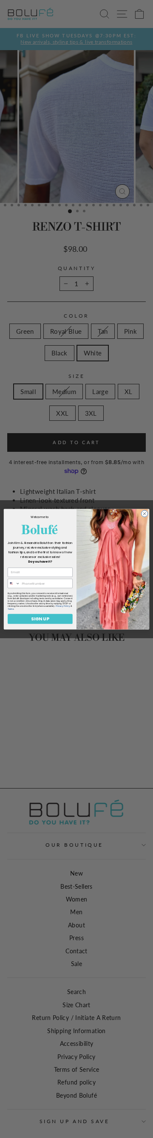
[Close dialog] (144, 513)
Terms (11, 608)
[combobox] (14, 583)
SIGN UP (40, 619)
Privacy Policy (63, 606)
